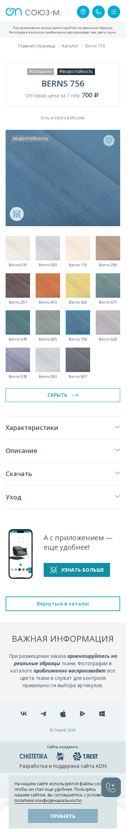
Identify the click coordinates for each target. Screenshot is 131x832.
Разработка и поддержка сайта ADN (63, 766)
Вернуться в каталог (63, 603)
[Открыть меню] (114, 12)
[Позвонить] (98, 12)
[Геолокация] (83, 12)
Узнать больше (82, 569)
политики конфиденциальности (47, 800)
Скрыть (57, 395)
